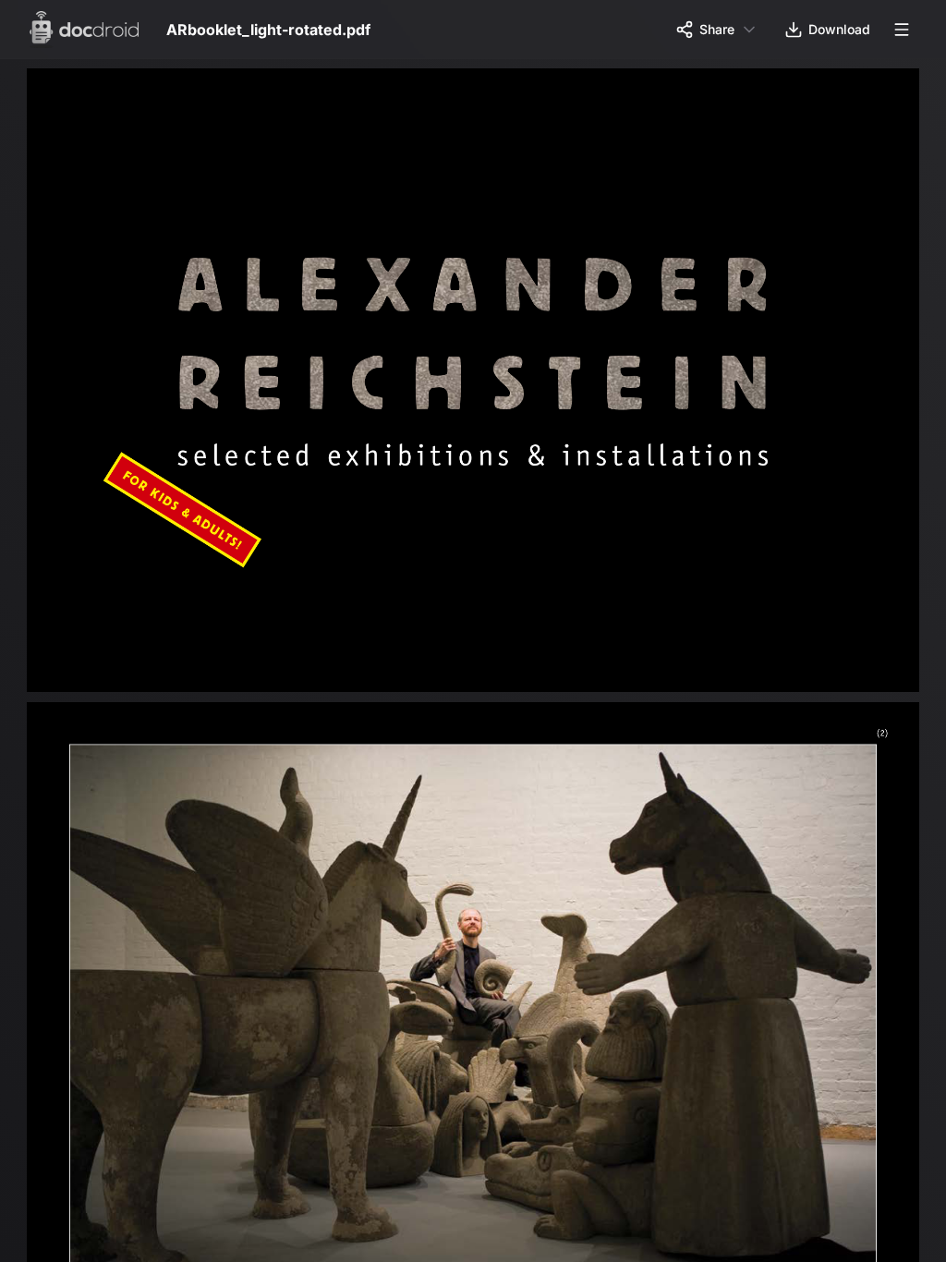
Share (716, 29)
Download (839, 29)
